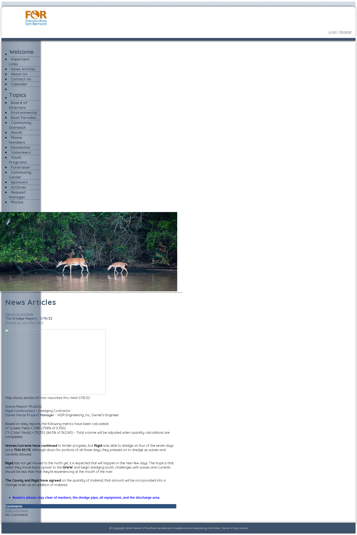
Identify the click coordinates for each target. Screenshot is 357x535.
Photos (17, 202)
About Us (19, 74)
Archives (18, 187)
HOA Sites (214, 528)
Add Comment (16, 510)
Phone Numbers (17, 140)
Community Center (20, 174)
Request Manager (17, 194)
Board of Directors (18, 105)
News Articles (23, 69)
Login (332, 32)
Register (345, 32)
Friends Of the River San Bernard (152, 528)
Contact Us (21, 79)
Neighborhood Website (188, 528)
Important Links (19, 61)
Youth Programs (18, 160)
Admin (244, 528)
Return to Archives (19, 314)
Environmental (24, 112)
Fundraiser (20, 167)
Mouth (16, 132)
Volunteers (21, 152)
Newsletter (21, 147)
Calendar (19, 84)
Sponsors (19, 182)
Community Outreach (20, 125)
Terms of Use (230, 528)
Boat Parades (23, 117)
